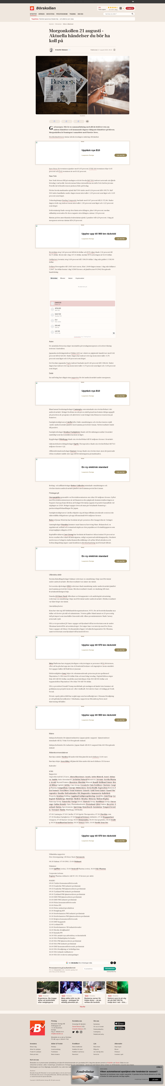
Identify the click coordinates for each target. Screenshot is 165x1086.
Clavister (106, 785)
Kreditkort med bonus (78, 1052)
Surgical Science (82, 817)
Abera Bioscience (77, 777)
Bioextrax (73, 782)
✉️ (69, 50)
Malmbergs (60, 799)
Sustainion (97, 807)
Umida (62, 810)
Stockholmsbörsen (56, 137)
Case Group (68, 534)
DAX (60, 171)
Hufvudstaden (71, 793)
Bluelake (81, 782)
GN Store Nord (61, 596)
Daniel (118, 1063)
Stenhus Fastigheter (71, 432)
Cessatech (84, 785)
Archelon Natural (79, 779)
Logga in (130, 8)
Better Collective (78, 485)
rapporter (75, 377)
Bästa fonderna (55, 1054)
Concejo (71, 788)
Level (98, 796)
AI (103, 663)
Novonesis (80, 857)
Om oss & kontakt (98, 1026)
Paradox (64, 524)
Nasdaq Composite (69, 200)
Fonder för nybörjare (35, 1052)
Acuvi (106, 777)
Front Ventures (76, 790)
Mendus (84, 799)
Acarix (88, 777)
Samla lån (96, 1054)
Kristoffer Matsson (61, 50)
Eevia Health (92, 788)
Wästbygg (63, 439)
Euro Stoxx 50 (54, 169)
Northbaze (100, 801)
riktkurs (95, 757)
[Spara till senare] (114, 49)
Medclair (69, 799)
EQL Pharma (100, 869)
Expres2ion (103, 788)
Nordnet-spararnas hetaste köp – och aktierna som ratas (53, 19)
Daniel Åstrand (76, 1026)
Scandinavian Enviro (64, 822)
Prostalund (90, 804)
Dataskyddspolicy (111, 971)
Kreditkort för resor (77, 1049)
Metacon (92, 799)
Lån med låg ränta (98, 1052)
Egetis (76, 444)
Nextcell (74, 869)
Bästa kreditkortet (77, 1047)
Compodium (62, 788)
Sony (64, 673)
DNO (69, 586)
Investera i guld (119, 1054)
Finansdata (77, 336)
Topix (68, 363)
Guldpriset (53, 259)
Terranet (55, 810)
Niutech (86, 801)
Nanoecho (66, 801)
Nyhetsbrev (96, 1024)
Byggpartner (108, 817)
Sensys (82, 822)
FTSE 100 (93, 169)
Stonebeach (87, 807)
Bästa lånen (96, 1047)
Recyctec (110, 804)
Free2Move (64, 790)
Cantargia (77, 409)
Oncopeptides (55, 497)
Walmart (77, 861)
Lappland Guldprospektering (83, 796)
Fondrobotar (54, 1052)
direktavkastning (88, 543)
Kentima (60, 796)
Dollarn (52, 266)
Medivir (77, 799)
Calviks (67, 785)
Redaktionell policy (98, 1034)
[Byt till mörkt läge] (122, 8)
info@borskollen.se (57, 1034)
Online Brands (60, 804)
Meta (51, 663)
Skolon (58, 807)
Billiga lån (96, 1049)
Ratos (51, 520)
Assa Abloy (65, 761)
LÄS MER (155, 1080)
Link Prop (108, 796)
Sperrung (78, 807)
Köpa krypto (118, 1047)
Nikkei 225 (75, 353)
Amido (54, 779)
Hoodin (61, 793)
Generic (86, 790)
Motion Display (102, 799)
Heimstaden (83, 820)
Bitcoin (116, 1049)
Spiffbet (57, 869)
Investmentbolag (55, 1049)
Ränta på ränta (34, 1054)
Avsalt (53, 782)
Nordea (65, 757)
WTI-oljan (91, 252)
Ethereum (117, 1052)
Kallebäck (106, 793)
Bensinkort (75, 1054)
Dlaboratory (81, 788)
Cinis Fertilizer (95, 785)
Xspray (52, 876)
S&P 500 (90, 180)
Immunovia (96, 793)
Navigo (74, 801)
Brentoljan (53, 252)
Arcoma (99, 779)
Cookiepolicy (97, 1032)
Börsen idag (33, 1047)
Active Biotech (97, 777)
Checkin (103, 814)
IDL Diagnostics (84, 793)
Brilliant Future (105, 782)
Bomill (95, 782)
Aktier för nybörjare (35, 1049)
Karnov (73, 451)
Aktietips (53, 1047)
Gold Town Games (97, 790)
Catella (69, 422)
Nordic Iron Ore (101, 822)
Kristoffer (110, 1063)
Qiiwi (98, 804)
